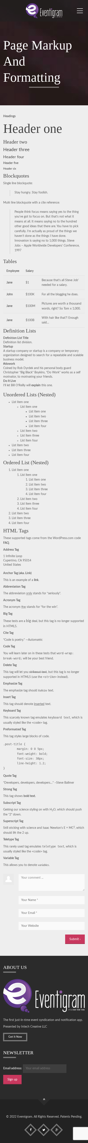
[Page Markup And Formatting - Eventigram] (44, 10)
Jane (9, 282)
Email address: (12, 1068)
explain (36, 385)
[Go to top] (44, 1099)
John (9, 294)
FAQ (6, 542)
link (36, 580)
